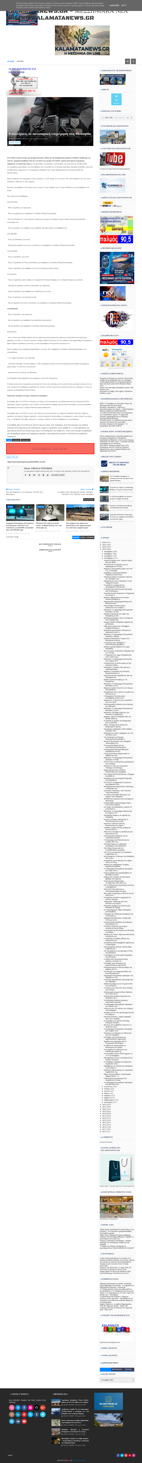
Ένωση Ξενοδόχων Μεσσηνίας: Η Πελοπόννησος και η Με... (116, 820)
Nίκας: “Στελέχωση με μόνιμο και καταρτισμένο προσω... (115, 726)
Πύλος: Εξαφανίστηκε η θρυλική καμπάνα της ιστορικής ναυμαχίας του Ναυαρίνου (116, 437)
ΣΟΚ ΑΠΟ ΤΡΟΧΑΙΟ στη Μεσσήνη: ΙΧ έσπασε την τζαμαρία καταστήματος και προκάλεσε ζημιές (122, 517)
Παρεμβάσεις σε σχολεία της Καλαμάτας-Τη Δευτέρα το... (118, 1067)
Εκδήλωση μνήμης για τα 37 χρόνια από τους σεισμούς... (118, 985)
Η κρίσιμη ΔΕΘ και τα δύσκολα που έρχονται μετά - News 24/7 (116, 1309)
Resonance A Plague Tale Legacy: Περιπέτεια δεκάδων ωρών (116, 392)
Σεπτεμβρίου (109, 558)
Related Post (14, 500)
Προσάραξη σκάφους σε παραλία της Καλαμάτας (117, 816)
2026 (104, 542)
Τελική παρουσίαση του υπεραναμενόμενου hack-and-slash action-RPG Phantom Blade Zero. (116, 384)
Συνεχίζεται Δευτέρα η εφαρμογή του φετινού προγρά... (117, 898)
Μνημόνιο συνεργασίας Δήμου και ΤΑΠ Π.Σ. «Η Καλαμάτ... (118, 570)
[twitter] (122, 1455)
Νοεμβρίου (108, 554)
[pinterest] (129, 1455)
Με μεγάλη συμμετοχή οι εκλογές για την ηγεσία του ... (119, 894)
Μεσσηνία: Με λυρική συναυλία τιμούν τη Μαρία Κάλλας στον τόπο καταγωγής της (49, 525)
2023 (104, 549)
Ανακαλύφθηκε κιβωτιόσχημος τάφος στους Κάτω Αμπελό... (117, 804)
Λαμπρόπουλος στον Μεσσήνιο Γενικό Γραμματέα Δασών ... (118, 582)
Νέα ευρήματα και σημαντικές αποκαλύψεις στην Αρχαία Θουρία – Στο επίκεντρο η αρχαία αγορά (79, 525)
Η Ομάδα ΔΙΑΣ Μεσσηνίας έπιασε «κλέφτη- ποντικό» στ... (116, 960)
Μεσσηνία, (44, 139)
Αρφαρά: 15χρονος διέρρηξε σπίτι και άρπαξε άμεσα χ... (117, 717)
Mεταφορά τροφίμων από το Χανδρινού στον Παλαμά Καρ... (118, 619)
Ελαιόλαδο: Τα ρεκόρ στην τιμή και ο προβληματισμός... (117, 668)
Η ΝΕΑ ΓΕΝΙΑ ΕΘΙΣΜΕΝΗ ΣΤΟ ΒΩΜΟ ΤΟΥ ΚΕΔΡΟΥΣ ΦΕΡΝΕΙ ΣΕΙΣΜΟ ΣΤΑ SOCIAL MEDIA (117, 1259)
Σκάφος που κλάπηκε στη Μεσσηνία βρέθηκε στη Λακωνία (117, 878)
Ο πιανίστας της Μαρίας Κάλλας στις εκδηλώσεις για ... (116, 939)
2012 (104, 1127)
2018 (104, 1113)
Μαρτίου (107, 1098)
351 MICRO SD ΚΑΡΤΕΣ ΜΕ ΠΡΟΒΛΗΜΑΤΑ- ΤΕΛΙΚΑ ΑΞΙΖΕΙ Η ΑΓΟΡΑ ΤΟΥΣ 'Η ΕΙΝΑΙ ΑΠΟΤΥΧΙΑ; (116, 1264)
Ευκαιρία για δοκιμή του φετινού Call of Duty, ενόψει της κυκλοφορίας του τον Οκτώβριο (116, 379)
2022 (104, 1104)
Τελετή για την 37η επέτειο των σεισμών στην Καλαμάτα (118, 1009)
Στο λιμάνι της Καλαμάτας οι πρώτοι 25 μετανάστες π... (118, 808)
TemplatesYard (79, 1460)
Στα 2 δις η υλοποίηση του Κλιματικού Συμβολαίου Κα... (118, 853)
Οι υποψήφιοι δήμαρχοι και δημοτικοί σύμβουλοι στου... (117, 1063)
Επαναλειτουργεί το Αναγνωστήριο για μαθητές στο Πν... (118, 968)
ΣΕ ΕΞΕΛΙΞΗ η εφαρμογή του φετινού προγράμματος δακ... (117, 783)
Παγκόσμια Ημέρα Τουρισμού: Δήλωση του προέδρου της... (118, 578)
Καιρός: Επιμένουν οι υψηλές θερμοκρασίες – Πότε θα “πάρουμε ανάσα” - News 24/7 (116, 1305)
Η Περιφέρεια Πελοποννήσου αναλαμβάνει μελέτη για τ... (114, 697)
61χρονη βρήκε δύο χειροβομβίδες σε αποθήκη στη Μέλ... (118, 874)
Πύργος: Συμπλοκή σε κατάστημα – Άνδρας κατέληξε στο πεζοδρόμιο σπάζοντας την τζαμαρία (115, 1242)
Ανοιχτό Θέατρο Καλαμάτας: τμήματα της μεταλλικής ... (118, 623)
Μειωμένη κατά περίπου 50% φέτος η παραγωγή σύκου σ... (117, 631)
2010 (104, 1131)
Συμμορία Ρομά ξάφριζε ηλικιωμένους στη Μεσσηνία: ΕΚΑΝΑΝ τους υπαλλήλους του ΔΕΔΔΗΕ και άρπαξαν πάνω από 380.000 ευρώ (20, 526)
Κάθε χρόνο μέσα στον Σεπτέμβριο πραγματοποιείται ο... (116, 627)
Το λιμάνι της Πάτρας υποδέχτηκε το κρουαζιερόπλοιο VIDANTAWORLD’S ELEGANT (117, 1247)
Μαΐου (106, 1093)
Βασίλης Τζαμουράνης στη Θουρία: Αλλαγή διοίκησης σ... (116, 598)
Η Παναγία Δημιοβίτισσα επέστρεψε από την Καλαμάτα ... (118, 981)
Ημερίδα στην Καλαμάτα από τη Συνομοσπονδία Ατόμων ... (115, 1042)
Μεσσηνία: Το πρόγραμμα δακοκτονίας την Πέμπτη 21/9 (118, 812)
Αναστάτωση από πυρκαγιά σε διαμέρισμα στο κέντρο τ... (119, 594)
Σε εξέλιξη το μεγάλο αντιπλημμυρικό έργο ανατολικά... (117, 722)
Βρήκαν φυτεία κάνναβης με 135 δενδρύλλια (115, 680)
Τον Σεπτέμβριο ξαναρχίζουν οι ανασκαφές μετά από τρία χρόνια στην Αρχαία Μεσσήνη (121, 478)
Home (11, 61)
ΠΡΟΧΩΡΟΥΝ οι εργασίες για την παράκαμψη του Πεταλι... (116, 565)
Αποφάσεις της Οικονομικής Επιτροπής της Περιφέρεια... (118, 779)
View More (89, 500)
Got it (123, 5)
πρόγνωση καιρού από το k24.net (116, 368)
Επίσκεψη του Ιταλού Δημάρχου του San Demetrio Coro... (118, 734)
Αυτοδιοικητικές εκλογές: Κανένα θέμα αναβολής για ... (118, 948)
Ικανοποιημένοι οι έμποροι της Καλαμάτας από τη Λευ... (119, 857)
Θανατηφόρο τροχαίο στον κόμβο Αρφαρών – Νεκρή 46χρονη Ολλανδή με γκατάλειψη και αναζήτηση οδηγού (75, 1441)
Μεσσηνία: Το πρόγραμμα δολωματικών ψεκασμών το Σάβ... (118, 759)
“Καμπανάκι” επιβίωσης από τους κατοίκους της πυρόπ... (115, 902)
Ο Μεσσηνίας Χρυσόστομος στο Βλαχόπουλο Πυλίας (115, 1079)
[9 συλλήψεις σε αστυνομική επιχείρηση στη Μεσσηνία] (50, 121)
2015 (104, 1120)
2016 (104, 1118)
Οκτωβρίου (108, 556)
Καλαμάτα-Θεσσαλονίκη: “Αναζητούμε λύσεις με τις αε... (117, 919)
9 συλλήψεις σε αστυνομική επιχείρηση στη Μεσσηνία (118, 956)
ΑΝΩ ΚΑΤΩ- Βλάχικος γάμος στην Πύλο (114, 445)
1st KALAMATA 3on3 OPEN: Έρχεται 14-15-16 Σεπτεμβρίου (118, 1055)
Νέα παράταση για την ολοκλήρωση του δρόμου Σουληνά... (118, 1059)
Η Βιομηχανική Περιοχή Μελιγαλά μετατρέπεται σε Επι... (116, 750)
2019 (104, 1111)
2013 (104, 1125)
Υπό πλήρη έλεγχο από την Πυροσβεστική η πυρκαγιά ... (115, 849)
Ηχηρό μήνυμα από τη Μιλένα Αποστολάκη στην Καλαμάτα (115, 771)
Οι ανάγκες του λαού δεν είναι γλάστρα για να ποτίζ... (118, 989)
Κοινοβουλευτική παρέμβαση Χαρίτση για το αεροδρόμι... (119, 944)
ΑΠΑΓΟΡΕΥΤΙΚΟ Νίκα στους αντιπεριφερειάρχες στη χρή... (115, 890)
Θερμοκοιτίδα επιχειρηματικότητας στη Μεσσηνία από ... (118, 602)
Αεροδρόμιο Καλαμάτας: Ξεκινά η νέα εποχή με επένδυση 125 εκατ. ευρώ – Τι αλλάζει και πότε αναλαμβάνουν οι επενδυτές (117, 442)
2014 (104, 1122)
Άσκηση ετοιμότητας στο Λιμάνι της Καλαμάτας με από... (116, 615)
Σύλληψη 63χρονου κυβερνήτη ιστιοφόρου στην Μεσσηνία (115, 845)
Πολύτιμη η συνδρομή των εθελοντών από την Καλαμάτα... (118, 1034)
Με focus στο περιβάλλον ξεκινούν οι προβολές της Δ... (117, 1026)
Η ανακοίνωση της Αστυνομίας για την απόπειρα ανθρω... (117, 664)
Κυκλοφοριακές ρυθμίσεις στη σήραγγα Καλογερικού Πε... (118, 923)
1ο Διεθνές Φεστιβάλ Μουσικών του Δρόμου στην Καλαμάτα (117, 796)
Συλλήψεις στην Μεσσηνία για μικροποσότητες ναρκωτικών (115, 964)
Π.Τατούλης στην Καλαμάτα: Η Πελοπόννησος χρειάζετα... (114, 644)
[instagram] (133, 1455)
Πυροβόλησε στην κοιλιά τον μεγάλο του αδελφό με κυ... (119, 693)
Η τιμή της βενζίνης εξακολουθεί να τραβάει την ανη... (116, 754)
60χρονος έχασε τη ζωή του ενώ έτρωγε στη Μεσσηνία (118, 689)
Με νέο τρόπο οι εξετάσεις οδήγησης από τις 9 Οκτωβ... (119, 652)
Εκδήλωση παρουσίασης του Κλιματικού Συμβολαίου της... (118, 1071)
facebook (90, 537)
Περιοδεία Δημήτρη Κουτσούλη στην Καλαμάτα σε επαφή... (117, 907)
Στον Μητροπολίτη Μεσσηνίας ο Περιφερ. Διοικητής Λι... (119, 775)
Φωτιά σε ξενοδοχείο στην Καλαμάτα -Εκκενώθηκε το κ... (117, 742)
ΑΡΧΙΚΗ (20, 61)
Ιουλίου (107, 1089)
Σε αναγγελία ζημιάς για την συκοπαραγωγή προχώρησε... (115, 746)
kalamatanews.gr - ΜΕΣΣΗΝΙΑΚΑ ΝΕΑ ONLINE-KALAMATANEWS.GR (67, 15)
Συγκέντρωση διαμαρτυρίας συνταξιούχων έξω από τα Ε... (115, 882)
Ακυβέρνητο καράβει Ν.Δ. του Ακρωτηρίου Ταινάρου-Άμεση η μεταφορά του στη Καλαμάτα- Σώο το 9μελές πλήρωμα (75, 1411)
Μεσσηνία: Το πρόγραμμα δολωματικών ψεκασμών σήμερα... (118, 635)
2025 (104, 545)
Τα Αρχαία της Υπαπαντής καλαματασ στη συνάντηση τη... (118, 915)
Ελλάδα (10, 507)
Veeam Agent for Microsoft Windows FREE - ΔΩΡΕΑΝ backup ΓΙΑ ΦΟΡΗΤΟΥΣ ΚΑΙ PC (116, 1272)
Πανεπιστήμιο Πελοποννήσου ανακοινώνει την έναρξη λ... (115, 607)
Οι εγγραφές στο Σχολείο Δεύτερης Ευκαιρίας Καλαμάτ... (117, 1022)
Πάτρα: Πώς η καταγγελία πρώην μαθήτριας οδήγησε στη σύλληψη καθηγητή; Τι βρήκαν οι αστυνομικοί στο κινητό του (117, 1237)
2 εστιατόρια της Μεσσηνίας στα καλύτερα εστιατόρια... (119, 931)
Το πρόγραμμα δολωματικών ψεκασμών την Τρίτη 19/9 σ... (118, 870)
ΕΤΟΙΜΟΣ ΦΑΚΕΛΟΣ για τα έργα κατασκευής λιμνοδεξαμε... (115, 927)
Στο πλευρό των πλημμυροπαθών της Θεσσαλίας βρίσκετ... (117, 972)
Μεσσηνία (41, 507)
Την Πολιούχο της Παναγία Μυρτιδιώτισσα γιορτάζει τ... (115, 738)
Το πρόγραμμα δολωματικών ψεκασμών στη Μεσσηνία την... (118, 1083)
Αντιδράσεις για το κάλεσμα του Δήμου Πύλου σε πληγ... (118, 861)
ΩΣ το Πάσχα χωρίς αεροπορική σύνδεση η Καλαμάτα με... (119, 886)
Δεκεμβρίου (108, 551)
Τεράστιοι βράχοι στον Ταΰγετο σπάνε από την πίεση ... (118, 561)
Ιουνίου (107, 1091)
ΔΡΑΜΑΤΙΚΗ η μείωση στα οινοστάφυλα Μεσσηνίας (118, 800)
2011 (104, 1129)
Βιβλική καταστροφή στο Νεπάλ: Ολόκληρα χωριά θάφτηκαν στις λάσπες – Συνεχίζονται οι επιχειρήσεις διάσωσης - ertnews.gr (117, 1285)
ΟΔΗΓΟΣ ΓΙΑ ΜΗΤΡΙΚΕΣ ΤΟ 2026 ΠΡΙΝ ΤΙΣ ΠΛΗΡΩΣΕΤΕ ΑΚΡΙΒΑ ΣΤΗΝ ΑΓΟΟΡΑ (115, 1269)
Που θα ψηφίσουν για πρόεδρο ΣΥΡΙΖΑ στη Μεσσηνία (118, 952)
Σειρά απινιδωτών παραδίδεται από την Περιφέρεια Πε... (118, 676)
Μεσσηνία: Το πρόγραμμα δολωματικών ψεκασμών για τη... (118, 685)
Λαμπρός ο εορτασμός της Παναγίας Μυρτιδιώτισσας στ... (116, 672)
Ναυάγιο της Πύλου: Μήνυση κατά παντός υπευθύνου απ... (119, 935)
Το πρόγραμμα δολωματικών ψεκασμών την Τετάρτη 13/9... (118, 1030)
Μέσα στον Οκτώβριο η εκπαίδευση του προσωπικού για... (118, 833)
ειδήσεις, (37, 139)
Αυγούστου (108, 1086)
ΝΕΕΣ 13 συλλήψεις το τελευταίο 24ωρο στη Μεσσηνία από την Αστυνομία (116, 404)
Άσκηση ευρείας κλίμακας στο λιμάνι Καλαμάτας (117, 648)
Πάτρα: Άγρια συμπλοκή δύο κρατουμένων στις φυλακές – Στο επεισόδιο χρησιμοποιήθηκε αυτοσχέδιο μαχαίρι (117, 1231)
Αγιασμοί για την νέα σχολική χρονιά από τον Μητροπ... (119, 1013)
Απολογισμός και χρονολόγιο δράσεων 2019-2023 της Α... (118, 993)
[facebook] (118, 1455)
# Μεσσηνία (26, 440)
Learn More (114, 5)
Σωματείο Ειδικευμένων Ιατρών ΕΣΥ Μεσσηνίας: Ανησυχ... (117, 639)
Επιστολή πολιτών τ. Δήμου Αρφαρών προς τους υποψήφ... (117, 1018)
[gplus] (126, 1455)
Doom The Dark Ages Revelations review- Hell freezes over (116, 388)
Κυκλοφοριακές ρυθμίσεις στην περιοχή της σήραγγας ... (118, 705)
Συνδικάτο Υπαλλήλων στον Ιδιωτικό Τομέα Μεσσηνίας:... (117, 791)
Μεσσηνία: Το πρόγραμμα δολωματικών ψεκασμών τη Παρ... (118, 611)
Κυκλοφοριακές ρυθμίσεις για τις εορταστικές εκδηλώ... (115, 837)
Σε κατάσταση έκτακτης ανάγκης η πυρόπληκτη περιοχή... (116, 1001)
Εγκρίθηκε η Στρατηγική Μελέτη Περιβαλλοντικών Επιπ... (115, 574)
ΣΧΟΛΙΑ (128, 1369)
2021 (104, 1107)
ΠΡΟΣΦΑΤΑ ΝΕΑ (117, 1370)
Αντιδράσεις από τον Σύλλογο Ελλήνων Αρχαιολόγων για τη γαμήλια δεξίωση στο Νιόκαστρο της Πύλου (115, 449)
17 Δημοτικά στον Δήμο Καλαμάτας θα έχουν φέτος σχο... (117, 656)
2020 (104, 1109)
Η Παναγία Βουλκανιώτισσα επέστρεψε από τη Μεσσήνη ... (118, 590)
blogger (76, 537)
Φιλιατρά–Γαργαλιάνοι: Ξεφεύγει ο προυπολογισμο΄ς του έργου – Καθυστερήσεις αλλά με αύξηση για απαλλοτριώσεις (116, 409)
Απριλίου (107, 1095)
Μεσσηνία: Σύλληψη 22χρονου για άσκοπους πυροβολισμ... (116, 713)
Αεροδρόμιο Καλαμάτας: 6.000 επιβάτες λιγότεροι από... (118, 730)
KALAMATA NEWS (58, 475)
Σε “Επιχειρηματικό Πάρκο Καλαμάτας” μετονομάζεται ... (117, 911)
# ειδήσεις (15, 440)
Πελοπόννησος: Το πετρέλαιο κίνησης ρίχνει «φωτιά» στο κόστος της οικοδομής (116, 421)
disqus (82, 537)
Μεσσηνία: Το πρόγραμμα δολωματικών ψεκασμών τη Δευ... (118, 709)
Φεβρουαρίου (109, 1100)
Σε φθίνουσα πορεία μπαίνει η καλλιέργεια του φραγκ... (115, 1046)
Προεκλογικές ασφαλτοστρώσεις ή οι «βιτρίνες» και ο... (117, 997)
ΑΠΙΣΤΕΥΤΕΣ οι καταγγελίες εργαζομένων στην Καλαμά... (119, 763)
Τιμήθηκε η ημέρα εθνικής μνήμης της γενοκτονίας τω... (117, 829)
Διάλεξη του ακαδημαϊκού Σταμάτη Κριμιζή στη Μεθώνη (116, 866)
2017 (104, 1116)
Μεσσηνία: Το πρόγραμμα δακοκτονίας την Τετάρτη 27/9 (118, 660)
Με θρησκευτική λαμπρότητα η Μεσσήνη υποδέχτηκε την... (118, 787)
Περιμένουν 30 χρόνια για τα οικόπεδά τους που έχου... (118, 701)
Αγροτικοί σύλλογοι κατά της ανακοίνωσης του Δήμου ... (114, 824)
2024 (104, 547)
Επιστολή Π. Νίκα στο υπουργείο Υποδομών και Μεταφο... (116, 767)
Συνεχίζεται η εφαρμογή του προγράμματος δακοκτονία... (115, 586)
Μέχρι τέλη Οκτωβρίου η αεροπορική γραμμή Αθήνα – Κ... (117, 1075)
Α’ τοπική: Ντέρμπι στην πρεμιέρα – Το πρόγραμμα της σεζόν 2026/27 (114, 425)
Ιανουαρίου (108, 1102)
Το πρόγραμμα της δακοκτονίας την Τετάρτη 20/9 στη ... (116, 841)
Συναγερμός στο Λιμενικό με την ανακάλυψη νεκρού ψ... (115, 1050)
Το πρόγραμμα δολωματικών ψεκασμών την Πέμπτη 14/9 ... (118, 1005)
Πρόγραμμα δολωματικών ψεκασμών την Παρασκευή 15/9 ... (118, 976)
